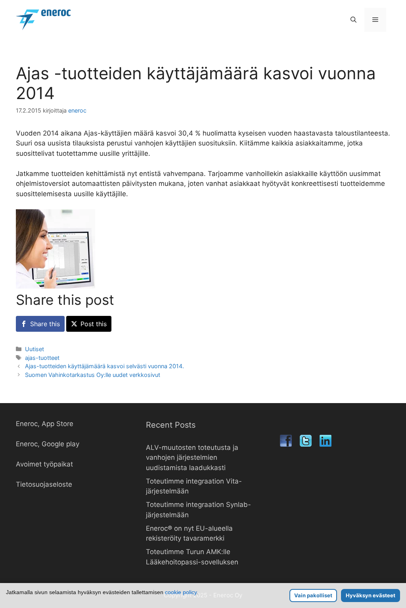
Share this (45, 324)
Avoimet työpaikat (44, 464)
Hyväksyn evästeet (370, 595)
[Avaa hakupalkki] (353, 20)
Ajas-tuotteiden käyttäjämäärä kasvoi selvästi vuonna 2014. (104, 366)
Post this (93, 324)
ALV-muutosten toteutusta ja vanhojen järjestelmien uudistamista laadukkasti (192, 458)
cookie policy (181, 592)
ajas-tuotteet (42, 357)
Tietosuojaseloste (44, 484)
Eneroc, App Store (44, 424)
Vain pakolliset (313, 595)
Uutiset (34, 349)
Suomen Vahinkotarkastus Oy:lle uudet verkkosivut (92, 374)
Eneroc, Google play (47, 444)
